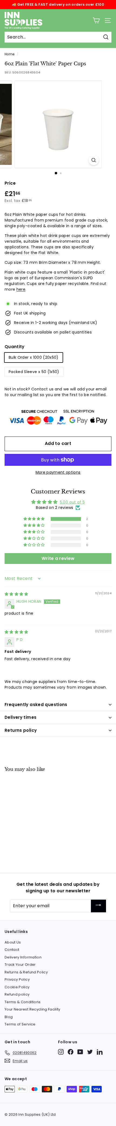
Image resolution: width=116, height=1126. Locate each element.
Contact (12, 949)
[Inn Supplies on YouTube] (80, 1052)
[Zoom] (93, 160)
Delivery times (20, 717)
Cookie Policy (17, 987)
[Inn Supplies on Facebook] (70, 1052)
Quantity (15, 346)
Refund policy (17, 994)
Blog (9, 1016)
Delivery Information (23, 957)
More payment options (58, 472)
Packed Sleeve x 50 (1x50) (34, 371)
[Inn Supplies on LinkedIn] (100, 1052)
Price (10, 183)
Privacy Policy (17, 979)
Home (9, 54)
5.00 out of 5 (72, 502)
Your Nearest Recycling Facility (32, 1009)
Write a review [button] (58, 558)
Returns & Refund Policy (26, 972)
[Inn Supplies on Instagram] (61, 1052)
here (20, 289)
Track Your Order (20, 964)
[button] (34, 519)
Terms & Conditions (22, 1002)
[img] (16, 594)
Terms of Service (20, 1024)
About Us (13, 942)
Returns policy (21, 730)
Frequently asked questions (36, 704)
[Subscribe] (98, 906)
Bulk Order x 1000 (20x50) (34, 357)
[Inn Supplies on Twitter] (90, 1052)
